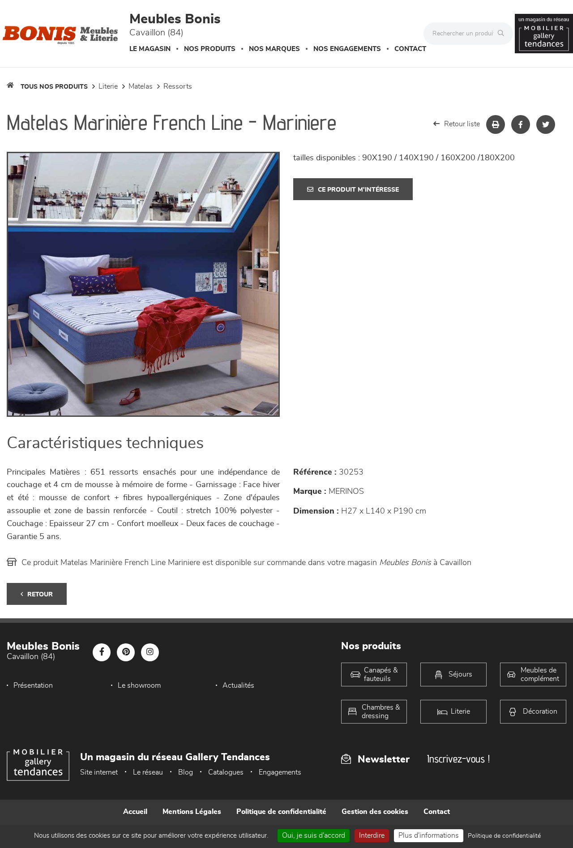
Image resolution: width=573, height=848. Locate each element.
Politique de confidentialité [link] (504, 836)
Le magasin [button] (150, 49)
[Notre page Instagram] (150, 652)
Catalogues (226, 772)
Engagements (280, 772)
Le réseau (148, 772)
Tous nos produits (54, 87)
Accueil (135, 811)
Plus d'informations (428, 835)
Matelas (140, 86)
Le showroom (139, 685)
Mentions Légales (191, 811)
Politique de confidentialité (281, 811)
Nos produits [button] (209, 49)
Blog (185, 772)
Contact (410, 49)
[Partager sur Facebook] (520, 124)
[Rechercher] (503, 33)
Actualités (238, 685)
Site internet (99, 772)
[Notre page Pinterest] (126, 652)
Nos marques (274, 49)
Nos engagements (347, 49)
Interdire (372, 835)
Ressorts (177, 86)
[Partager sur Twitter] (545, 124)
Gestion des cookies (375, 811)
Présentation (33, 685)
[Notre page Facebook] (102, 652)
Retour (40, 594)
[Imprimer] (495, 124)
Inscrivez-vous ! (458, 758)
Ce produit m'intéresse (358, 190)
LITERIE (108, 86)
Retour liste (462, 124)
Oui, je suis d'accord (313, 835)
